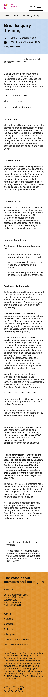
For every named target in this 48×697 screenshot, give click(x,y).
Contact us (9, 624)
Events (15, 16)
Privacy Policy (11, 634)
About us (8, 619)
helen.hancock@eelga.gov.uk (24, 443)
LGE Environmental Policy (17, 644)
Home (6, 16)
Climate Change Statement (17, 639)
